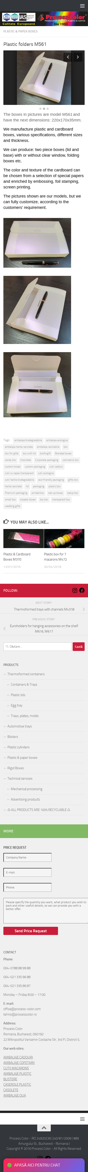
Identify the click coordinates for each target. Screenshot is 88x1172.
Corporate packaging (46, 460)
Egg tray (16, 705)
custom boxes (13, 466)
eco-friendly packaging (51, 479)
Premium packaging (16, 493)
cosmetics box (71, 460)
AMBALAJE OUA (14, 1095)
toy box (44, 499)
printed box (38, 493)
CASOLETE (10, 1090)
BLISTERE (10, 1079)
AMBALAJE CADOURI (18, 1057)
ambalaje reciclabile (48, 446)
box (65, 446)
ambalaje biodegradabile (28, 440)
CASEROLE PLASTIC (17, 1085)
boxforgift (45, 453)
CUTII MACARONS (16, 1068)
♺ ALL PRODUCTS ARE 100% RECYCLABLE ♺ (38, 810)
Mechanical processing (26, 789)
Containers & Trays (24, 684)
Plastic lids (18, 695)
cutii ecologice (46, 473)
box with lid (29, 453)
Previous (67, 57)
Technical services (19, 778)
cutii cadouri (56, 466)
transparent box (61, 499)
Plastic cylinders (18, 747)
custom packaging (35, 466)
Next (77, 57)
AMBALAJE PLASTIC (17, 1074)
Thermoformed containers (26, 674)
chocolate (25, 460)
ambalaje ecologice (57, 440)
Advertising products (25, 799)
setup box (72, 493)
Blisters (12, 737)
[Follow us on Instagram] (74, 590)
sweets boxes (28, 499)
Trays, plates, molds (25, 716)
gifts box (73, 479)
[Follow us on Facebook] (82, 590)
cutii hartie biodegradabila (19, 479)
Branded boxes (63, 453)
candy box (10, 460)
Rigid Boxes (15, 768)
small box (10, 499)
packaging (38, 486)
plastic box (54, 486)
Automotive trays (19, 726)
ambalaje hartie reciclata (19, 446)
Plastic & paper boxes (20, 31)
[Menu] (82, 5)
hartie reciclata (13, 486)
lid (27, 486)
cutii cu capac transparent (19, 473)
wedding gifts (12, 506)
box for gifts (12, 453)
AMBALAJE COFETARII (19, 1063)
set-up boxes (55, 493)
